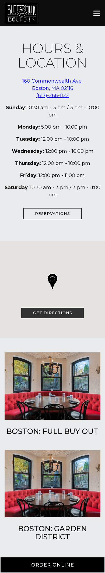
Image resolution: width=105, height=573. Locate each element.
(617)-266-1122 (52, 95)
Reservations (52, 213)
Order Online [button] (52, 565)
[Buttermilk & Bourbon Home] (21, 13)
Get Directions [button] (52, 312)
